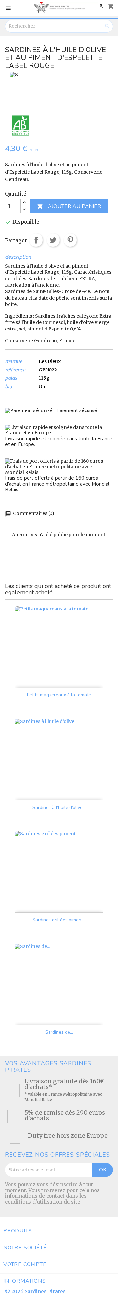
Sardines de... (59, 1032)
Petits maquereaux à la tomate (59, 695)
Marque (13, 361)
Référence (15, 370)
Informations (24, 1281)
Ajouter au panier (69, 206)
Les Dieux (50, 361)
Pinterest (70, 240)
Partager (36, 240)
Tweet (53, 240)
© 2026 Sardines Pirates (35, 1292)
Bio (8, 387)
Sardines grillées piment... (59, 920)
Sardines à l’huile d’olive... (59, 807)
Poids (11, 378)
